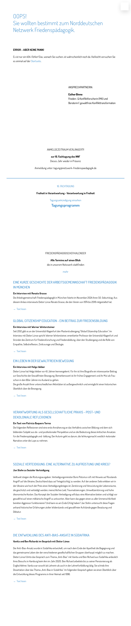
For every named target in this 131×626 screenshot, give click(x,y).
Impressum (56, 613)
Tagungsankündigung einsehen (65, 200)
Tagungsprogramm (65, 205)
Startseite (36, 61)
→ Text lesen (19, 309)
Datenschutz (74, 613)
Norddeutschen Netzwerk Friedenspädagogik (58, 26)
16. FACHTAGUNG (65, 186)
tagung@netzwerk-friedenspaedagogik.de (65, 608)
